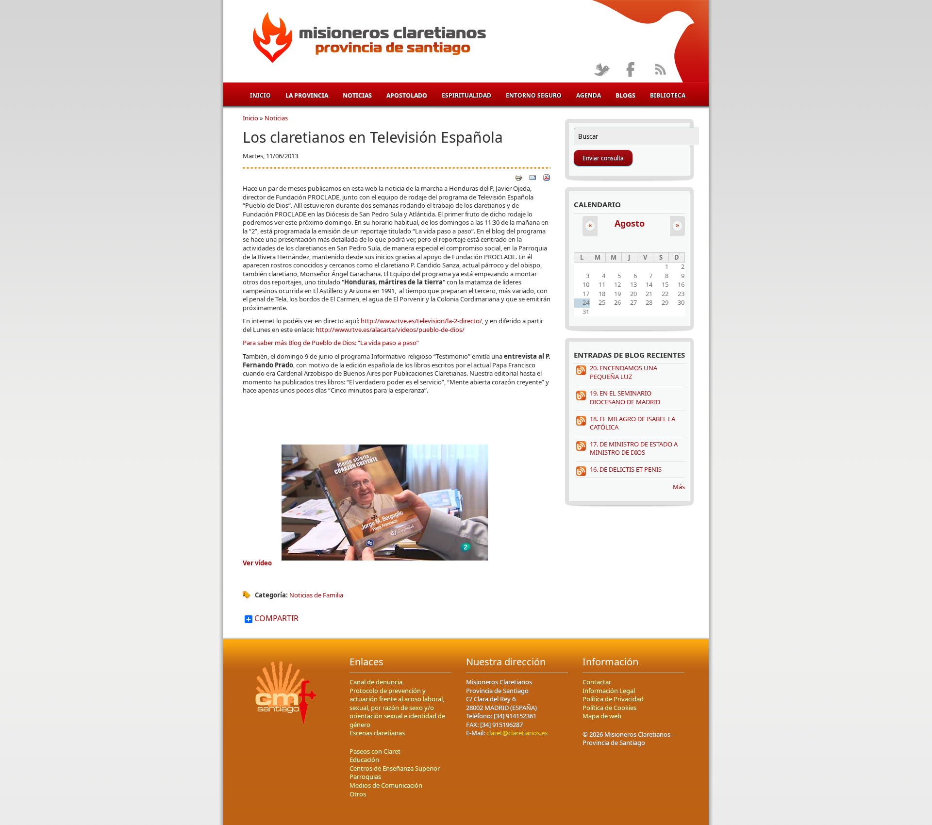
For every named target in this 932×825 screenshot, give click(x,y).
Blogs (625, 95)
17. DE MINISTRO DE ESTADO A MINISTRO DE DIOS (634, 448)
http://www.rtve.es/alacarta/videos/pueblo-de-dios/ (390, 329)
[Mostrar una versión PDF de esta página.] (546, 176)
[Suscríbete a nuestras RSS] (660, 70)
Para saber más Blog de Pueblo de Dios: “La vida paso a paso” (331, 342)
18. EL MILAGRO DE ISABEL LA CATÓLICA (632, 423)
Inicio (260, 95)
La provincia (306, 95)
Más (679, 486)
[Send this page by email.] (532, 176)
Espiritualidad (466, 95)
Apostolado (406, 95)
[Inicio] (368, 39)
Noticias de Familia (316, 595)
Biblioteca (667, 95)
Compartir (275, 618)
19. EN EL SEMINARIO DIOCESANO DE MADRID (625, 397)
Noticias (357, 95)
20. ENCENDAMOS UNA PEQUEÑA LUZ (623, 372)
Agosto (630, 223)
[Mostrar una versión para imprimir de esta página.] (518, 176)
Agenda (588, 95)
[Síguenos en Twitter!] (602, 70)
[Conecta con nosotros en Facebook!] (631, 70)
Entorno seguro (534, 95)
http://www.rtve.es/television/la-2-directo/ (421, 320)
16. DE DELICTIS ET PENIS (626, 469)
